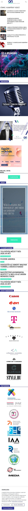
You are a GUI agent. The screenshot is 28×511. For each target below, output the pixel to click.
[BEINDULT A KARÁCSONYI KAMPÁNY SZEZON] (3, 44)
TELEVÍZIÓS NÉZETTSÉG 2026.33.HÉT (10, 283)
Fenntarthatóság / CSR (6, 279)
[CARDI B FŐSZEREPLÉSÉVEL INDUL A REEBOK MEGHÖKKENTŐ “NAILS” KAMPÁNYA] (3, 29)
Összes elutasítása (18, 504)
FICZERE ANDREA (7, 259)
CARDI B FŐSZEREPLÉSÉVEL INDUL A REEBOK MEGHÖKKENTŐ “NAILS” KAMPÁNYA (17, 29)
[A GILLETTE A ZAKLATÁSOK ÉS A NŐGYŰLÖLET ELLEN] (3, 37)
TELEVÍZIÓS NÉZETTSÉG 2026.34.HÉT (10, 253)
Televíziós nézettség (5, 256)
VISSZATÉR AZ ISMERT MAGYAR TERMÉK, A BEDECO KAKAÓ (13, 266)
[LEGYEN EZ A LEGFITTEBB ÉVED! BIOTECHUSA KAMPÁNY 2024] (3, 13)
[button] (26, 2)
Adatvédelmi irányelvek (17, 501)
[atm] (11, 166)
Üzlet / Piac (3, 269)
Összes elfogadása (8, 508)
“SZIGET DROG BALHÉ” (14, 104)
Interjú (2, 261)
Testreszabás (6, 504)
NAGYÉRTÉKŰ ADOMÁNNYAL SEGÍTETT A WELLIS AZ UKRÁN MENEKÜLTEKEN (13, 274)
